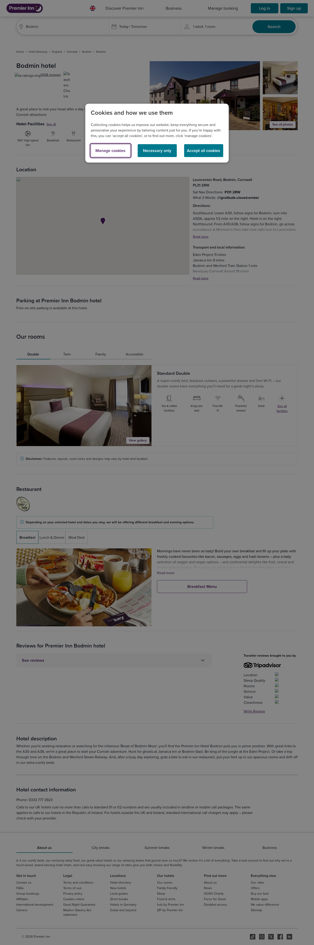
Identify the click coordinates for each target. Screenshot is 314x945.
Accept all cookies (203, 150)
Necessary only (157, 150)
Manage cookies (110, 150)
